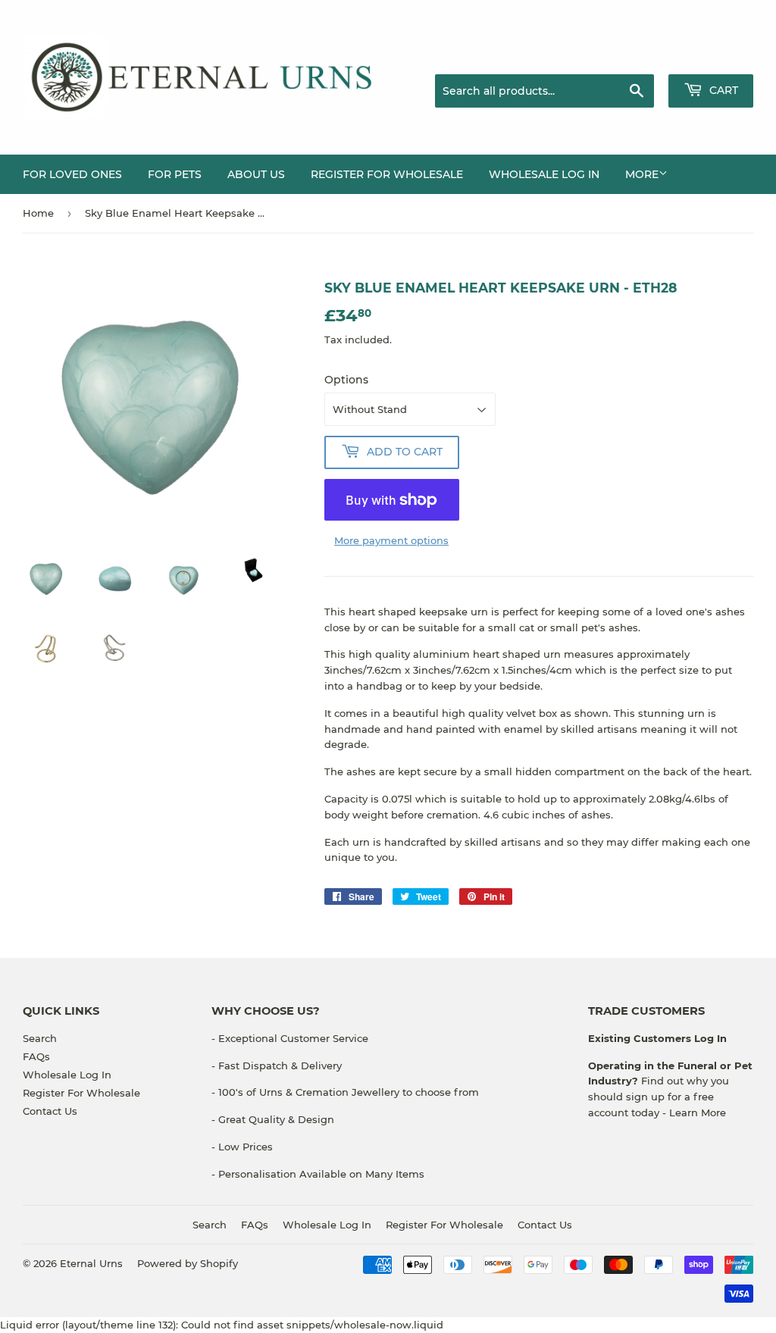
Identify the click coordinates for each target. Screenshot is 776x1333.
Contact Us (50, 1111)
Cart (722, 90)
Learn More (697, 1112)
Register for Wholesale (387, 174)
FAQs (36, 1056)
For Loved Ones (72, 174)
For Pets (175, 174)
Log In (709, 1038)
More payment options (391, 540)
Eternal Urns (91, 1263)
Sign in (633, 55)
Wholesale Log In (544, 174)
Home (38, 213)
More (642, 174)
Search (40, 1038)
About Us (256, 174)
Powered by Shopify (187, 1263)
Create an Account (711, 55)
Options (346, 379)
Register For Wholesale (81, 1093)
